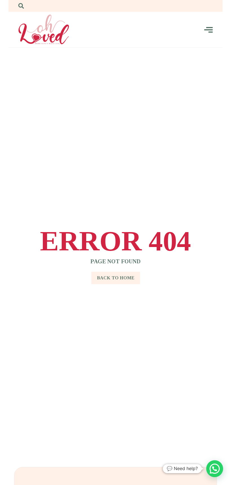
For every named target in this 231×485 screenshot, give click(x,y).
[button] (214, 468)
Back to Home (115, 277)
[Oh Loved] (43, 29)
